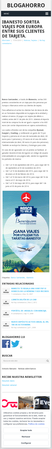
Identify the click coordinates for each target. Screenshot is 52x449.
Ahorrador (6, 40)
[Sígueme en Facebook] (6, 347)
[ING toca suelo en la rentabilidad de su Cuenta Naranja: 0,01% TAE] (25, 403)
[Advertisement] (26, 72)
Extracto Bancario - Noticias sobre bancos (19, 369)
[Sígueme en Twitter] (15, 347)
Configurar (26, 443)
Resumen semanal (9, 385)
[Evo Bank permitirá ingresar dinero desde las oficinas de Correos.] (42, 403)
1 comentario (16, 294)
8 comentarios (16, 314)
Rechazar (26, 436)
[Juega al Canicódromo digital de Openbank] (9, 403)
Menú (6, 14)
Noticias (27, 40)
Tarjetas (34, 40)
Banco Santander (18, 278)
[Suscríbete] (21, 347)
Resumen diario (8, 381)
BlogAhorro (26, 5)
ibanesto (30, 278)
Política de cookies (36, 424)
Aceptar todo (26, 430)
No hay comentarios (18, 302)
